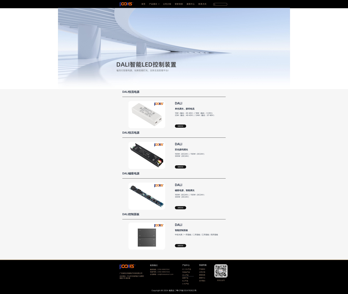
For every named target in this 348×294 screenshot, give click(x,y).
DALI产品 (185, 275)
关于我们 (202, 281)
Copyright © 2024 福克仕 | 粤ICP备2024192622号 (174, 290)
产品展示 (153, 4)
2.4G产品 (185, 284)
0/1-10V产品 (186, 269)
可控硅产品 (186, 272)
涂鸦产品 (185, 278)
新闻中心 (191, 4)
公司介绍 (167, 4)
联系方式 (202, 4)
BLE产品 (185, 281)
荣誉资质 (179, 4)
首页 (143, 4)
